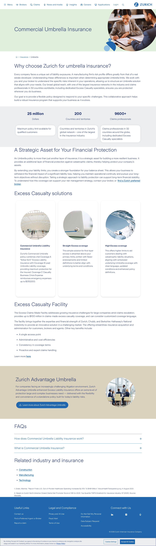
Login (115, 4)
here (28, 356)
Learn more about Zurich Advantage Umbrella (44, 405)
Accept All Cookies (127, 542)
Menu (10, 5)
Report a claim (20, 523)
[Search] (123, 4)
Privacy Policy (60, 543)
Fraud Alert (53, 518)
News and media (55, 5)
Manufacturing (26, 475)
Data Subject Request (90, 521)
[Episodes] (140, 515)
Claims (36, 5)
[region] (78, 542)
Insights (73, 5)
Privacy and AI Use (56, 514)
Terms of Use (54, 523)
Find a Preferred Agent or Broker (27, 518)
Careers (87, 5)
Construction (25, 469)
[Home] (143, 4)
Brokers (23, 5)
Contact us (18, 514)
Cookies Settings (110, 542)
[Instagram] (126, 515)
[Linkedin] (112, 515)
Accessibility (86, 526)
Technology (25, 480)
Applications (104, 5)
